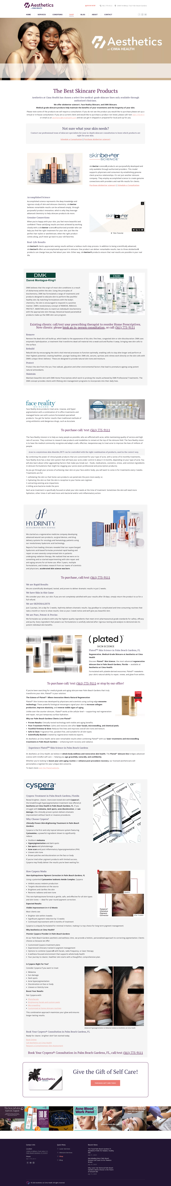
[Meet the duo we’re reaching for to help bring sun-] (36, 1118)
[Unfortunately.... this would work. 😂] (61, 1118)
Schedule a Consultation (71, 139)
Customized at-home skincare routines (44, 1008)
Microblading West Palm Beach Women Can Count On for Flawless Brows (99, 1160)
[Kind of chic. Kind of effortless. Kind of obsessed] (134, 1118)
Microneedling (34, 1005)
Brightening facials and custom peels (44, 1002)
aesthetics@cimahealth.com (64, 117)
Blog (61, 1160)
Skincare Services (65, 1153)
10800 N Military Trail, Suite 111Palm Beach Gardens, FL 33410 (37, 1152)
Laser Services (64, 1149)
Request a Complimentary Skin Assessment (44, 1045)
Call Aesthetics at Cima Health (39, 1043)
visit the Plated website (49, 768)
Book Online (31, 1039)
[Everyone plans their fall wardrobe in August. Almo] (12, 1118)
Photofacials (33, 999)
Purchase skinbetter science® (97, 139)
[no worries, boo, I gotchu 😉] (159, 1118)
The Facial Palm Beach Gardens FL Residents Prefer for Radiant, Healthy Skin (101, 1151)
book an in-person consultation (84, 327)
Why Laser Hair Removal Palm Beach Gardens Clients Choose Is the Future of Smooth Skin (101, 1170)
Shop (61, 1156)
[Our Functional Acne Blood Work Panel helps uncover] (85, 1118)
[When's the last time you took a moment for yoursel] (110, 1118)
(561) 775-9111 (138, 114)
